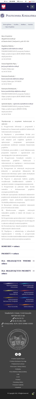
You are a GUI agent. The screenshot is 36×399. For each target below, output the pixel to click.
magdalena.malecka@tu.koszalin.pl (12, 48)
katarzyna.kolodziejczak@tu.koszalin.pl (14, 91)
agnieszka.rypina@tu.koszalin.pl (23, 104)
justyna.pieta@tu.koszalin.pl (10, 66)
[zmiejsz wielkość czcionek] (12, 1)
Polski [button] (32, 1)
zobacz (16, 253)
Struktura (23, 24)
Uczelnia (16, 24)
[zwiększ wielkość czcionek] (10, 1)
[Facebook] (16, 354)
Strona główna (7, 24)
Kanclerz (30, 24)
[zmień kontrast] (26, 1)
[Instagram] (19, 354)
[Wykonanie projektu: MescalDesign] (33, 394)
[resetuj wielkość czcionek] (14, 1)
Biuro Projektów (10, 27)
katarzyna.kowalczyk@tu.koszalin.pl (13, 79)
